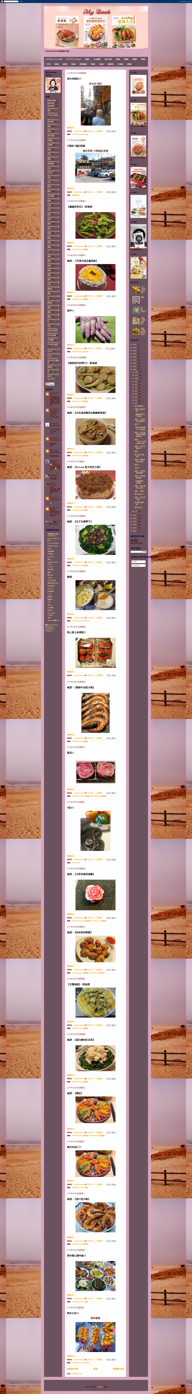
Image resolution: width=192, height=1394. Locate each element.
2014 (135, 369)
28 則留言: (99, 507)
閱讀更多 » (71, 128)
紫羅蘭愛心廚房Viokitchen (53, 535)
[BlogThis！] (109, 131)
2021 (135, 348)
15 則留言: (99, 562)
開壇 (69, 577)
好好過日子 (52, 586)
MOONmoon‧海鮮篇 (80, 401)
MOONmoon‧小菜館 (80, 1187)
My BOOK (76, 863)
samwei (51, 557)
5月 (136, 394)
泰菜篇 (56, 64)
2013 (135, 515)
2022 (135, 344)
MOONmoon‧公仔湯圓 (81, 921)
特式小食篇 (108, 59)
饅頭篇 (129, 64)
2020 (135, 351)
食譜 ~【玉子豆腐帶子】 (80, 521)
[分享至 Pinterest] (115, 131)
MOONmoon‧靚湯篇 (80, 455)
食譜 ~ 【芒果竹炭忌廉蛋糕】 (82, 260)
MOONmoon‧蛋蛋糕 (80, 299)
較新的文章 (72, 1368)
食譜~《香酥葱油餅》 (143, 321)
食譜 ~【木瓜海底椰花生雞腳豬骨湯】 (87, 412)
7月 (136, 388)
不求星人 (51, 554)
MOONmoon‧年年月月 (81, 621)
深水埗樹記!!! (74, 78)
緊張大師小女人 (53, 583)
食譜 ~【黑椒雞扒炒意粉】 (143, 331)
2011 (135, 521)
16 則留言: (99, 452)
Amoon (50, 589)
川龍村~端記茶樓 (76, 145)
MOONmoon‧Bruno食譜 (53, 334)
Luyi (49, 594)
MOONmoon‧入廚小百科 (53, 121)
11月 (137, 375)
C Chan (50, 567)
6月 (136, 391)
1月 (136, 511)
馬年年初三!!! (74, 1147)
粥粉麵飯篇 (83, 64)
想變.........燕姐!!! (143, 309)
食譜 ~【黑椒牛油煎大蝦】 (81, 687)
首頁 (95, 1368)
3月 (136, 400)
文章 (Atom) (77, 1374)
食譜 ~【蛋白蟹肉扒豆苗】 (81, 1039)
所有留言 (136, 565)
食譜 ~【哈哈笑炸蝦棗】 (80, 932)
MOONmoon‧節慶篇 (98, 796)
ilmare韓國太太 (53, 620)
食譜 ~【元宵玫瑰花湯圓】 (81, 874)
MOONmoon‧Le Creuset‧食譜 (54, 343)
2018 (135, 357)
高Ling (50, 575)
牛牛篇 (48, 64)
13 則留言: (99, 246)
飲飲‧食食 (75, 195)
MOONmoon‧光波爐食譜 (53, 162)
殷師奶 (50, 597)
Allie (49, 548)
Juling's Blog (53, 546)
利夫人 (50, 605)
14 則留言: (99, 1360)
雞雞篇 (126, 59)
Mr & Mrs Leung (51, 614)
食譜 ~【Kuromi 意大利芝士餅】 (84, 467)
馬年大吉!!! (73, 1313)
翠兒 (49, 559)
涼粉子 (50, 610)
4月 (136, 397)
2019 (135, 354)
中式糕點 (120, 64)
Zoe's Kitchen (53, 543)
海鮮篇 (118, 59)
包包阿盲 (51, 591)
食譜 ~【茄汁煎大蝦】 (78, 1199)
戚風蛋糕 (110, 64)
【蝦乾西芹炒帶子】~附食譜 (82, 363)
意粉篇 (73, 64)
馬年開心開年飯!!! (76, 1255)
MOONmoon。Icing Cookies (53, 114)
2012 (135, 518)
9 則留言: (98, 348)
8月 (136, 385)
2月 (136, 403)
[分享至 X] (111, 131)
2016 (135, 363)
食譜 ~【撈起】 (75, 1093)
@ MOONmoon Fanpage (73, 59)
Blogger (100, 1387)
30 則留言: (99, 1079)
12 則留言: (99, 793)
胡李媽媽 (51, 551)
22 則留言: (99, 131)
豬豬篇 (143, 59)
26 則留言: (99, 859)
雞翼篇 (135, 59)
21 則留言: (99, 296)
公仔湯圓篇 (97, 59)
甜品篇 (101, 64)
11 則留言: (99, 398)
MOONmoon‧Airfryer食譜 (53, 330)
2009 (135, 528)
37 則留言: (99, 918)
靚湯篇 (65, 64)
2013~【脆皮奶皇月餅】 (143, 290)
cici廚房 (51, 608)
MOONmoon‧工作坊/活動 (53, 135)
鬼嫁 (49, 572)
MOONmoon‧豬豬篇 (80, 249)
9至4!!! (70, 807)
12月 (137, 372)
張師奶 (50, 599)
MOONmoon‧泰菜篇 (80, 973)
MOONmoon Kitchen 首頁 (54, 59)
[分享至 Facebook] (113, 131)
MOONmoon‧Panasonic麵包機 (53, 360)
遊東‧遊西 (51, 106)
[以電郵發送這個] (107, 131)
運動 (142, 297)
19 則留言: (99, 1298)
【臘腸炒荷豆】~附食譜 (79, 206)
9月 (136, 382)
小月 (49, 602)
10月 (137, 378)
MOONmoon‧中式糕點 (81, 796)
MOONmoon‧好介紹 (80, 134)
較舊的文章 (118, 1368)
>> (59, 524)
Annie (50, 578)
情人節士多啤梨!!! (76, 632)
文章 (135, 562)
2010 (135, 525)
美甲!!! (70, 310)
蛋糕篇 (93, 64)
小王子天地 (52, 580)
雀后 (49, 618)
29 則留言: (99, 192)
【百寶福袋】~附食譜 (78, 984)
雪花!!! (70, 752)
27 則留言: (99, 1184)
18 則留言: (99, 970)
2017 (135, 360)
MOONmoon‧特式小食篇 (53, 195)
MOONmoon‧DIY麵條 (53, 339)
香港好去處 (52, 100)
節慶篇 (87, 59)
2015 (135, 366)
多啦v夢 (50, 569)
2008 (135, 531)
